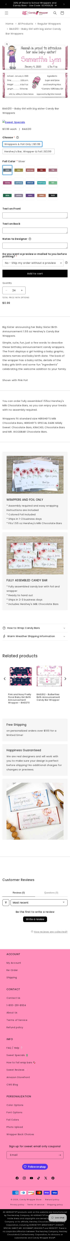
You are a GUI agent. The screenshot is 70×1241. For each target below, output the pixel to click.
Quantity (7, 282)
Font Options (14, 1112)
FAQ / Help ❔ (15, 1048)
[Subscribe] (59, 1155)
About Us (12, 1012)
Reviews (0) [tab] (19, 892)
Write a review (35, 919)
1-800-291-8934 (16, 1005)
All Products (25, 23)
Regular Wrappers (49, 23)
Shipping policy (55, 1204)
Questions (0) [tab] (51, 892)
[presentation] (4, 678)
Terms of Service (17, 1020)
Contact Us (13, 998)
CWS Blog (12, 1084)
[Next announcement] (64, 4)
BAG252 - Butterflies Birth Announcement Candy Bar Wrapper (48, 697)
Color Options (15, 1105)
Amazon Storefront (18, 1077)
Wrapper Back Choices (20, 1134)
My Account (14, 962)
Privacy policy (17, 1204)
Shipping (12, 977)
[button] (6, 13)
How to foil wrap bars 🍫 (21, 1062)
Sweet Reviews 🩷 (17, 1069)
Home (9, 23)
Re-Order (12, 970)
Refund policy (15, 1027)
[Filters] (5, 902)
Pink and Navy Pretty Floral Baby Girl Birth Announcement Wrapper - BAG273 (19, 698)
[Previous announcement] (6, 4)
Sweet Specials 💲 (17, 1055)
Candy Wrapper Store (30, 1199)
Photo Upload (15, 1127)
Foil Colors (13, 1119)
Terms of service (35, 1204)
